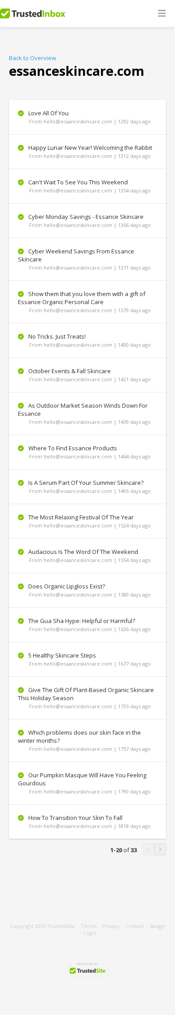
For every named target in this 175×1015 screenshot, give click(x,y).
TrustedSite (61, 926)
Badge (157, 926)
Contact (135, 926)
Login (89, 932)
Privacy (111, 926)
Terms (88, 926)
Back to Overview (32, 58)
